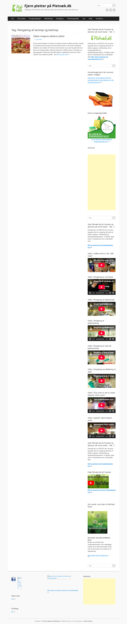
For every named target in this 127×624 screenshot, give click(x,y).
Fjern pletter (21, 18)
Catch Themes (88, 621)
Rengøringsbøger (35, 18)
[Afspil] (90, 293)
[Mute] (110, 293)
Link (12, 599)
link (12, 611)
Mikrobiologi (49, 18)
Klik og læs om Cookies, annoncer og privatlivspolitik (62, 590)
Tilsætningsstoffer (73, 18)
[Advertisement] (102, 182)
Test (83, 18)
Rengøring (59, 18)
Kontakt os (99, 18)
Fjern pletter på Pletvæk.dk (47, 6)
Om (12, 18)
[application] (102, 287)
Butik (90, 18)
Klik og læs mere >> (63, 54)
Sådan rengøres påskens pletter (49, 36)
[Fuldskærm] (113, 293)
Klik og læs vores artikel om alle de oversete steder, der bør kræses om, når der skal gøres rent (101, 80)
